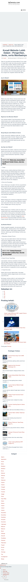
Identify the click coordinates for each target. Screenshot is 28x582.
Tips (2, 554)
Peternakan (3, 542)
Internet (2, 510)
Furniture (3, 489)
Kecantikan (3, 512)
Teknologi (9, 346)
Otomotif (3, 535)
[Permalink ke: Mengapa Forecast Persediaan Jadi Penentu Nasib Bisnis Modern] (11, 336)
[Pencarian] (4, 576)
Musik (2, 531)
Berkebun (3, 466)
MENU (24, 10)
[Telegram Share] (4, 296)
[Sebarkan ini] (4, 291)
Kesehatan (3, 517)
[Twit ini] (4, 293)
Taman (2, 549)
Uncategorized (4, 556)
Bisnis (2, 471)
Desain (2, 477)
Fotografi (3, 487)
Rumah (2, 547)
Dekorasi (3, 473)
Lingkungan (3, 524)
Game (2, 496)
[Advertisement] (14, 27)
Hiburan (2, 503)
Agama (2, 457)
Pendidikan (3, 538)
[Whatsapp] (4, 297)
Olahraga (3, 533)
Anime (2, 461)
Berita (2, 464)
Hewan (2, 501)
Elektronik (3, 480)
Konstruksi (3, 522)
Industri (2, 505)
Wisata (2, 559)
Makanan (3, 526)
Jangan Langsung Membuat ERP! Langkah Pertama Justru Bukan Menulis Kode (15, 314)
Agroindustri (3, 459)
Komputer (3, 519)
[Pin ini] (4, 294)
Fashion (3, 482)
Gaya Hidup (3, 498)
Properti (2, 545)
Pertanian (3, 540)
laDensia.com (14, 2)
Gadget (2, 494)
